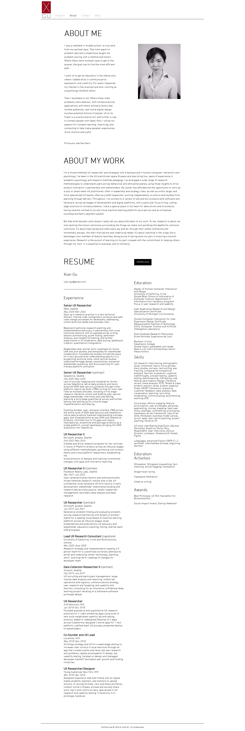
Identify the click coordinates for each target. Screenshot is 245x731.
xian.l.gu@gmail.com (75, 281)
